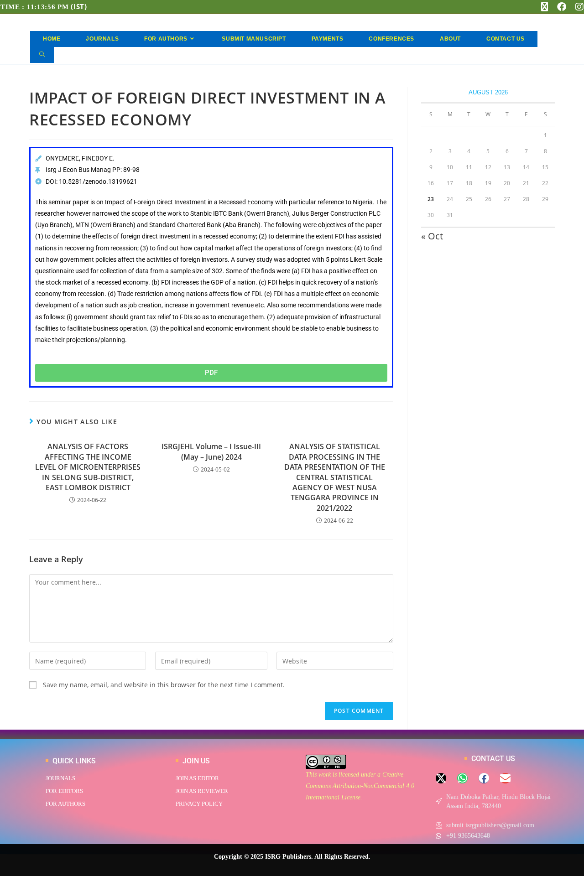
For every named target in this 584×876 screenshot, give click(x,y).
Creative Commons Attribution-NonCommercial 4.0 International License (360, 786)
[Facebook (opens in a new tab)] (562, 6)
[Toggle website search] (42, 55)
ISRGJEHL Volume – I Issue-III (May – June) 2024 (211, 451)
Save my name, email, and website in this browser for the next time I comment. (164, 684)
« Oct (432, 236)
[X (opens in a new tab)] (545, 6)
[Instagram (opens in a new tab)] (577, 6)
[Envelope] (505, 778)
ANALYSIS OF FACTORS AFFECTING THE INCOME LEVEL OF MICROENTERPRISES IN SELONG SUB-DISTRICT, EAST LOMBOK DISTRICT (88, 466)
